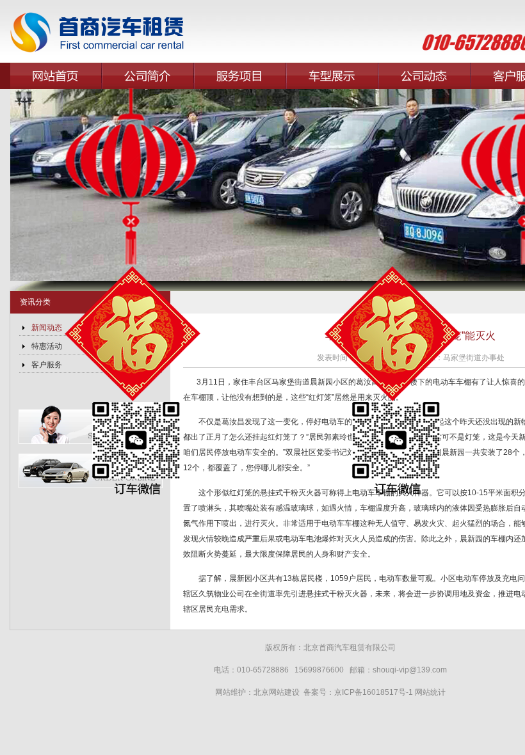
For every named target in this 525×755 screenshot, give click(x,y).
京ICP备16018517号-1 (373, 692)
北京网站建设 (278, 692)
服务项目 (240, 76)
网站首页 (55, 76)
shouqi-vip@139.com (410, 669)
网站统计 (430, 692)
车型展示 (332, 76)
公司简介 (147, 76)
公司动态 (424, 76)
